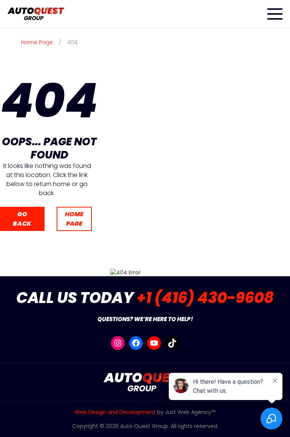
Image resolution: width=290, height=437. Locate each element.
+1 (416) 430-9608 (205, 297)
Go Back (22, 219)
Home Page (74, 219)
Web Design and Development (115, 412)
